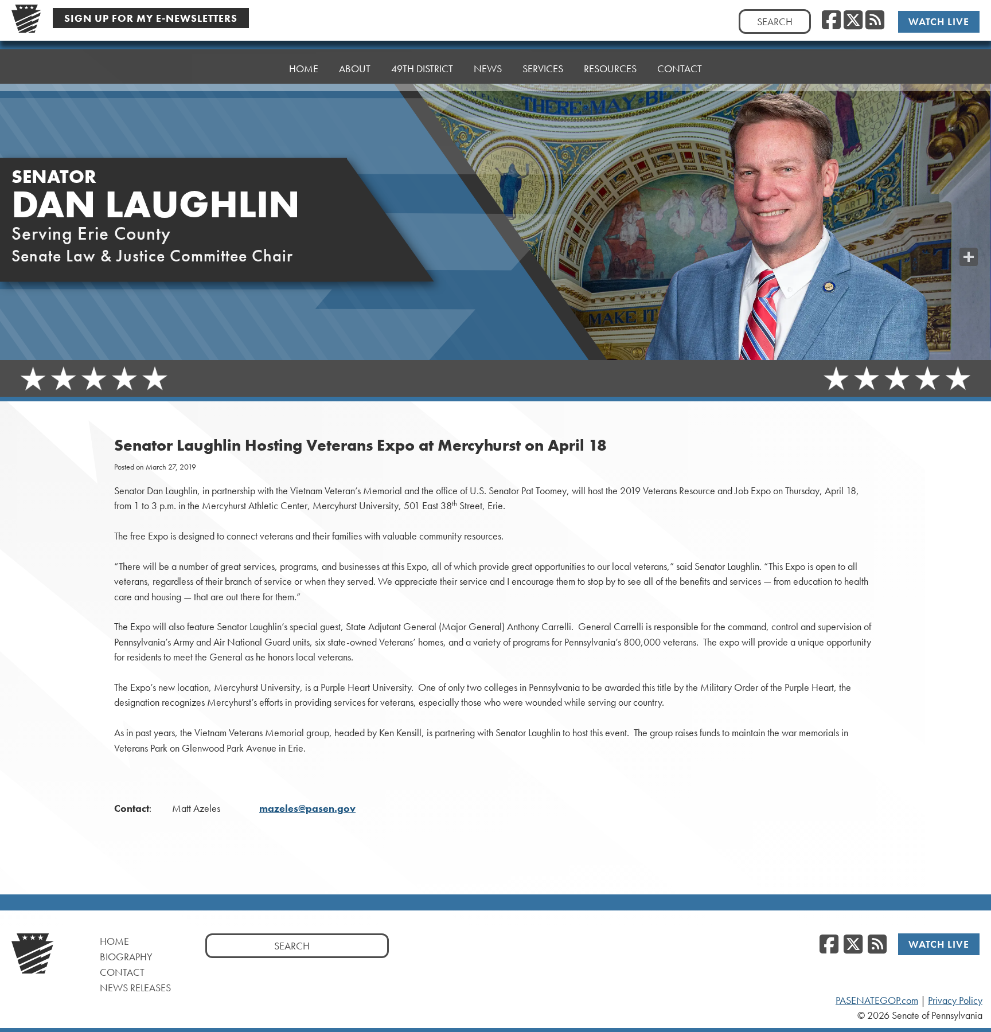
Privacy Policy (955, 1000)
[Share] (968, 256)
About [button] (354, 68)
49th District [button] (422, 68)
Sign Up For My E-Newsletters (150, 18)
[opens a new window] (968, 234)
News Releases (135, 987)
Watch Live (938, 21)
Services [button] (542, 68)
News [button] (488, 68)
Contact (679, 68)
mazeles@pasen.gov (307, 808)
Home (303, 68)
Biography (126, 956)
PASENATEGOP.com (877, 1000)
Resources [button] (610, 68)
